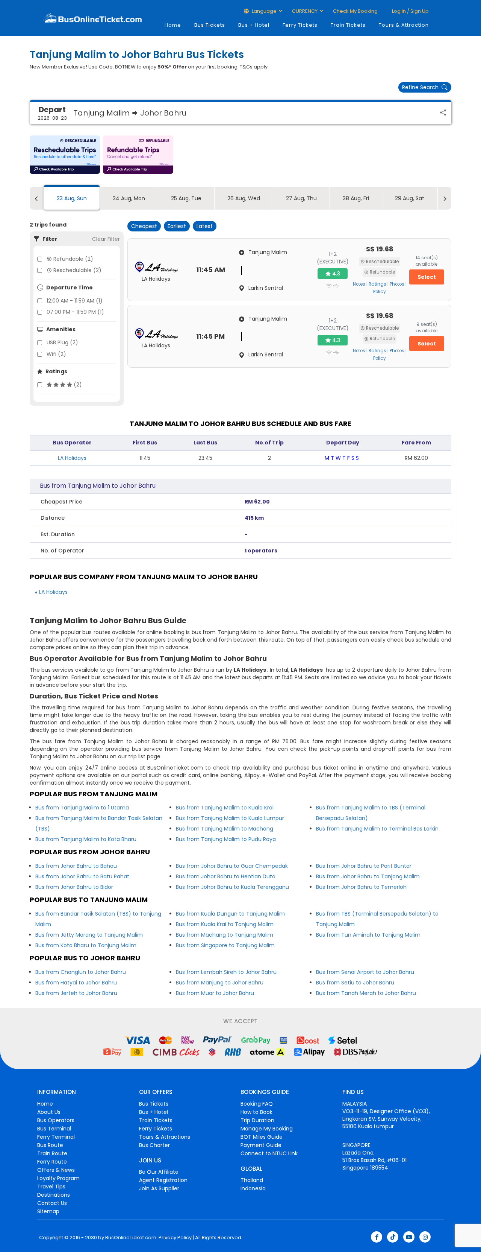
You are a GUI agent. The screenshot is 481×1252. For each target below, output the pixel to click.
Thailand (251, 1180)
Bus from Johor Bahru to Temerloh (361, 887)
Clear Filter (106, 239)
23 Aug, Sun (72, 198)
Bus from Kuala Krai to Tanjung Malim (225, 924)
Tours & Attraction (404, 25)
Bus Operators (55, 1120)
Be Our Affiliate (158, 1172)
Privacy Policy (174, 1237)
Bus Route (50, 1145)
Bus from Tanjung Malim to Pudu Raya (226, 839)
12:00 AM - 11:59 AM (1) (75, 300)
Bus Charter (154, 1145)
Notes (359, 284)
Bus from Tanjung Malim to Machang (224, 828)
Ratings (377, 284)
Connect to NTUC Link (269, 1153)
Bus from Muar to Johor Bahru (215, 993)
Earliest (177, 226)
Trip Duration (257, 1120)
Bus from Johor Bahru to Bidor (74, 887)
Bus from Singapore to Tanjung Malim (225, 945)
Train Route (52, 1153)
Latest (205, 226)
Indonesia (253, 1188)
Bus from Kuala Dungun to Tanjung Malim (230, 913)
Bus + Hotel (253, 25)
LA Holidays (72, 458)
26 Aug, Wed (243, 198)
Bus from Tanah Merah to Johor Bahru (366, 993)
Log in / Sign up (410, 11)
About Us (49, 1112)
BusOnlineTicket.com (130, 1237)
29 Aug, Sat (409, 198)
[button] (65, 154)
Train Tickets (348, 25)
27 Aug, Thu (301, 198)
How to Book (256, 1112)
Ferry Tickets (300, 25)
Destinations (53, 1195)
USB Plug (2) (62, 342)
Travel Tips (51, 1186)
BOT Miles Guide (261, 1137)
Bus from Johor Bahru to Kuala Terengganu (232, 887)
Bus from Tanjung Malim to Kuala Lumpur (230, 818)
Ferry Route (52, 1161)
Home (173, 25)
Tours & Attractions (164, 1137)
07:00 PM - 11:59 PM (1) (75, 312)
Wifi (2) (56, 354)
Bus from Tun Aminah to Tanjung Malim (368, 935)
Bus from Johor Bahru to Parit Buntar (363, 866)
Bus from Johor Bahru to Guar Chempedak (232, 866)
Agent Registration (163, 1180)
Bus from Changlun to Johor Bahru (80, 972)
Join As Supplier (159, 1188)
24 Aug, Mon (129, 198)
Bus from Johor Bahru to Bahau (76, 866)
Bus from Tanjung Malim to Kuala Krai (225, 807)
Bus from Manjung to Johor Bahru (219, 982)
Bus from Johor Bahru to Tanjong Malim (368, 876)
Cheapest (144, 226)
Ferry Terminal (56, 1137)
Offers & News (56, 1170)
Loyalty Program (58, 1178)
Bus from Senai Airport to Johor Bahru (365, 972)
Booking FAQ (256, 1103)
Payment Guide (260, 1145)
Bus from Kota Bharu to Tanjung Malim (85, 945)
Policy (379, 292)
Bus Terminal (54, 1128)
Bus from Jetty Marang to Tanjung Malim (89, 935)
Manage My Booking (266, 1128)
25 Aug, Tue (186, 198)
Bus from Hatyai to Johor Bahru (76, 982)
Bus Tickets (209, 25)
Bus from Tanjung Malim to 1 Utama (82, 807)
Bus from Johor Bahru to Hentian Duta (225, 876)
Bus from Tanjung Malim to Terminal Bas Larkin (377, 828)
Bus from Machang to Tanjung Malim (224, 935)
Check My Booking (355, 11)
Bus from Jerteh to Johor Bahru (76, 993)
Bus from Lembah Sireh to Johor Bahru (226, 972)
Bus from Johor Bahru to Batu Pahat (82, 876)
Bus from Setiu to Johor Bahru (355, 982)
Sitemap (48, 1211)
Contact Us (52, 1203)
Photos (397, 284)
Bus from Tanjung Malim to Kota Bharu (85, 839)
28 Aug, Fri (356, 198)
